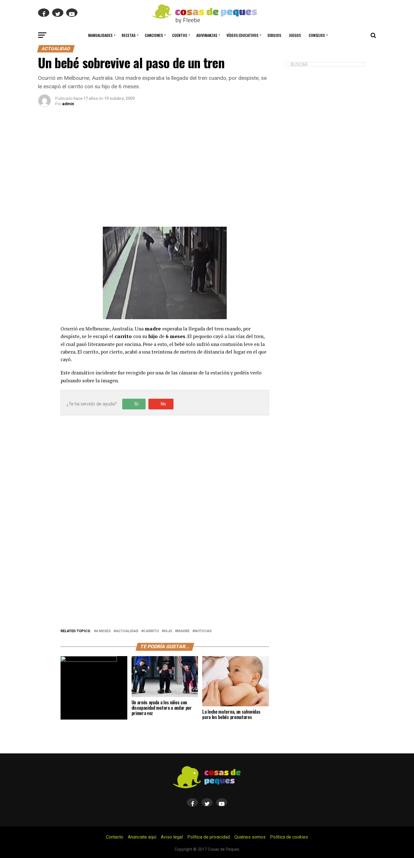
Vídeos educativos (242, 35)
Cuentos (179, 35)
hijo (168, 631)
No (163, 404)
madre (183, 631)
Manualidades (100, 35)
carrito (151, 631)
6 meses (103, 631)
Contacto (114, 837)
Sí (136, 404)
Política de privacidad (208, 837)
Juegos (295, 35)
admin (68, 104)
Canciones (154, 35)
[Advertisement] (165, 173)
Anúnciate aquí (142, 837)
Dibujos (274, 35)
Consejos (317, 35)
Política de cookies (289, 837)
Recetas (128, 35)
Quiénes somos (250, 837)
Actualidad (127, 631)
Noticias (203, 631)
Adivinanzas (206, 35)
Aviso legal (172, 837)
